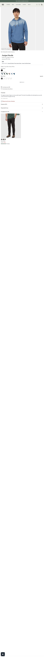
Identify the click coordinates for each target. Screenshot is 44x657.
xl (8, 78)
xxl (11, 78)
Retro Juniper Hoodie (17, 63)
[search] (39, 4)
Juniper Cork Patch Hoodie (26, 63)
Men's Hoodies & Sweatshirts (10, 51)
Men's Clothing (3, 51)
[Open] (3, 654)
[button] (22, 59)
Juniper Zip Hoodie (11, 63)
